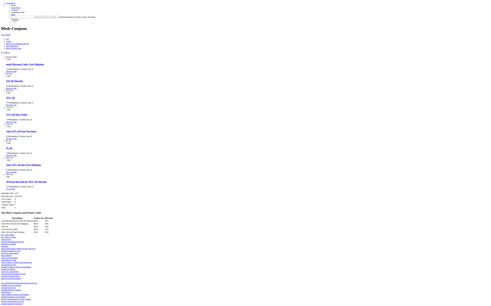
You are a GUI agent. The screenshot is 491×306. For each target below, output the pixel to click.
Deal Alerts (15, 8)
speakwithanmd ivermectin (12, 304)
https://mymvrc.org (13, 48)
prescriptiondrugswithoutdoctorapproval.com (19, 283)
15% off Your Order (16, 114)
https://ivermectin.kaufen (11, 278)
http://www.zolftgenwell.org (17, 44)
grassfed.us (10, 3)
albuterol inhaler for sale (10, 251)
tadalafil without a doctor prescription (16, 267)
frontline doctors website (11, 285)
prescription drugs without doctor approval (18, 249)
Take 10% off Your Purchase (21, 131)
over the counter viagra (10, 276)
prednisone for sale (8, 260)
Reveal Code (11, 71)
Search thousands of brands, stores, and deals (77, 17)
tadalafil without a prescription (13, 297)
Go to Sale (10, 189)
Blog (13, 15)
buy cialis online (7, 235)
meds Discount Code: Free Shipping (25, 64)
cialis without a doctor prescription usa (16, 262)
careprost (4, 246)
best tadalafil (6, 255)
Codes (8, 41)
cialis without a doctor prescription (15, 294)
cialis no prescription (9, 258)
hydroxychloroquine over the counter (16, 299)
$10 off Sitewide (14, 81)
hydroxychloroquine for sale (12, 242)
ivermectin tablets (8, 269)
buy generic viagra (8, 237)
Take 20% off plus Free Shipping (23, 165)
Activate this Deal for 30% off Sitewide (26, 181)
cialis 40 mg (6, 292)
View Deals (5, 35)
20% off (10, 97)
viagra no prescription (10, 253)
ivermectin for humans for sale (13, 274)
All (7, 39)
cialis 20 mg (6, 239)
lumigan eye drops (8, 244)
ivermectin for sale (8, 265)
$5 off (9, 148)
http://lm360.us (12, 46)
